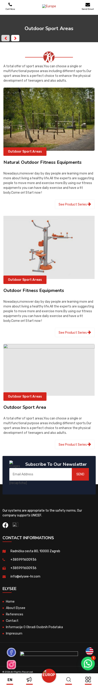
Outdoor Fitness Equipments (33, 290)
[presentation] (5, 38)
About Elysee (15, 608)
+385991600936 (23, 560)
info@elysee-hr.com (25, 576)
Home (10, 602)
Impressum (14, 633)
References (14, 614)
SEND (80, 474)
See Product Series (73, 204)
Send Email (88, 9)
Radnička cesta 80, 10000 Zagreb (35, 551)
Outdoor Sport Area (24, 407)
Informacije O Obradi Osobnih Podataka (34, 627)
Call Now (10, 9)
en (10, 680)
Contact (12, 621)
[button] (88, 663)
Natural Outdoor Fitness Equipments (42, 162)
